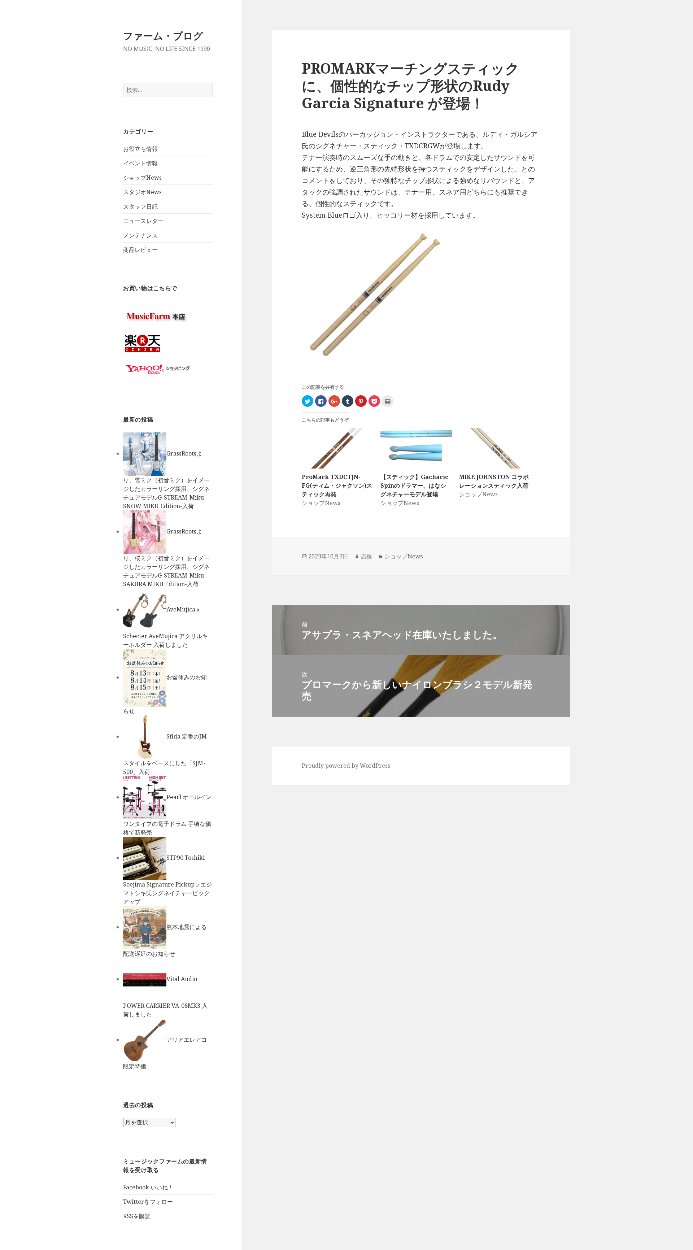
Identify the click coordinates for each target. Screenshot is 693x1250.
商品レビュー (140, 250)
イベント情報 (140, 163)
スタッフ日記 (140, 206)
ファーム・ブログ (163, 35)
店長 (366, 556)
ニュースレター (143, 221)
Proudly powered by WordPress (346, 766)
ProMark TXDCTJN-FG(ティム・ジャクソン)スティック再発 (337, 485)
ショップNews (142, 178)
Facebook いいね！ (148, 1187)
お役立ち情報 (140, 149)
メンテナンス (140, 235)
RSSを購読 (137, 1216)
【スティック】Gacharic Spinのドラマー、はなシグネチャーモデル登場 (414, 485)
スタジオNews (142, 192)
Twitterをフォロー (148, 1202)
